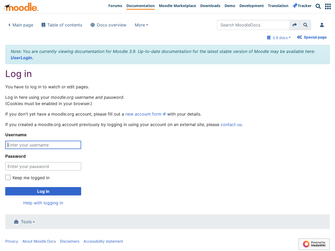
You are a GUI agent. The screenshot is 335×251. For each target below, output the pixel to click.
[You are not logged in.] (323, 25)
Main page (23, 25)
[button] (328, 6)
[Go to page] (294, 25)
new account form (143, 114)
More (140, 25)
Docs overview (111, 25)
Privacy (11, 241)
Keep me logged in (31, 177)
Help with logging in (43, 202)
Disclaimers (69, 241)
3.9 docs (279, 37)
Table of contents (64, 25)
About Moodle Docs (39, 241)
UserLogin (21, 57)
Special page (315, 37)
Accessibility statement (103, 241)
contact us (231, 124)
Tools (26, 221)
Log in (43, 191)
